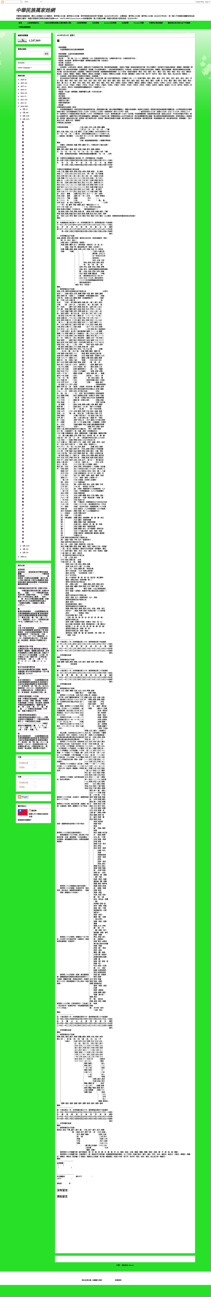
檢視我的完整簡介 (25, 820)
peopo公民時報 (110, 23)
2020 (22, 79)
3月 (24, 549)
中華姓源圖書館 (25, 27)
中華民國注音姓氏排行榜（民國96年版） (33, 588)
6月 (24, 116)
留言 (23, 767)
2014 (22, 93)
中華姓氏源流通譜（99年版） (29, 696)
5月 (24, 119)
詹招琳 (34, 810)
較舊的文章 (188, 1259)
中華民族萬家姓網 (35, 10)
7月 (24, 112)
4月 (24, 546)
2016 (22, 89)
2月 (24, 552)
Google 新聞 (139, 23)
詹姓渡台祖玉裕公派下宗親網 (179, 23)
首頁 (20, 23)
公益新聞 (125, 23)
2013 (22, 96)
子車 (19, 625)
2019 (22, 83)
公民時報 (95, 23)
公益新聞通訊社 (33, 23)
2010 (22, 106)
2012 (22, 99)
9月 (24, 109)
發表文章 (24, 763)
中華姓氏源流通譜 (156, 23)
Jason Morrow (108, 1280)
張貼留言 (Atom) (128, 1265)
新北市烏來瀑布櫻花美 (26, 667)
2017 (22, 86)
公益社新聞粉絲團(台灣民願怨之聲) (57, 23)
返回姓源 (21, 569)
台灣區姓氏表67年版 (25, 646)
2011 (22, 103)
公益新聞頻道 (82, 23)
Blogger (126, 1280)
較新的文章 (62, 1259)
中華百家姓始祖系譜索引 (27, 715)
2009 (22, 556)
